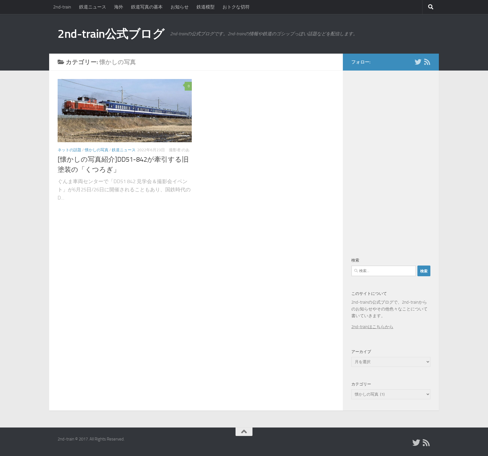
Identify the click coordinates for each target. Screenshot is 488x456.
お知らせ (180, 7)
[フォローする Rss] (427, 61)
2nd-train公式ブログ (111, 34)
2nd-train (62, 7)
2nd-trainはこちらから (372, 326)
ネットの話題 (69, 150)
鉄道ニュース (92, 7)
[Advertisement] (390, 162)
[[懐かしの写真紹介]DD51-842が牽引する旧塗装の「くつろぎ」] (125, 110)
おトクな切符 (236, 7)
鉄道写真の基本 (147, 7)
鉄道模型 (206, 7)
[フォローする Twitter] (418, 61)
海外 (118, 7)
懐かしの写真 (96, 150)
